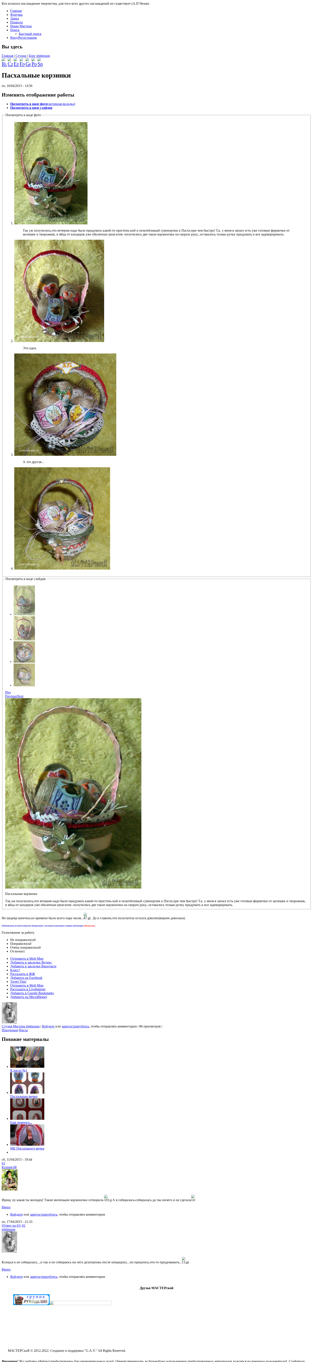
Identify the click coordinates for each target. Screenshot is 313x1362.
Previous (11, 696)
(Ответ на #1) (11, 1225)
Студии (21, 56)
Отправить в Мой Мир (26, 958)
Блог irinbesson (39, 56)
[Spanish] (40, 60)
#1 (3, 1163)
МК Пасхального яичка (27, 1148)
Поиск (15, 30)
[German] (28, 60)
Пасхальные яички (23, 1096)
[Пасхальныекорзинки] (24, 614)
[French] (22, 60)
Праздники (10, 1030)
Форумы (16, 14)
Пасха (23, 1030)
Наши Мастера (21, 26)
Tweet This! (18, 981)
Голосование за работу (18, 932)
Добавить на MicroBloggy (28, 997)
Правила (16, 22)
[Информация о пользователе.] (9, 1022)
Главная (16, 11)
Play (8, 692)
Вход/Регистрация (23, 37)
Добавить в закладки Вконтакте (33, 966)
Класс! (15, 970)
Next (20, 696)
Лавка (14, 18)
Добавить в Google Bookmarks (32, 993)
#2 (23, 1225)
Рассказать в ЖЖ (22, 974)
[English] (16, 60)
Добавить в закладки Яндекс (31, 962)
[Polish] (34, 60)
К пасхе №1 (18, 1070)
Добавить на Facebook (26, 978)
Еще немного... (21, 1122)
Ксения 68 (9, 1167)
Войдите (48, 1026)
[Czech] (10, 60)
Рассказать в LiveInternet (27, 989)
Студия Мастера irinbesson (21, 1026)
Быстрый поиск (30, 34)
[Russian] (4, 60)
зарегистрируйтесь (75, 1026)
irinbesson (8, 1229)
